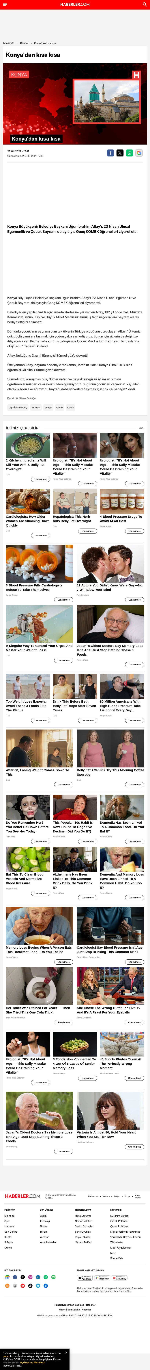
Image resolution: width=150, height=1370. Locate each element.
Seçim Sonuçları (84, 1226)
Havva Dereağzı (28, 398)
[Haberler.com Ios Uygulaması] (85, 1278)
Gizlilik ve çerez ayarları (49, 1315)
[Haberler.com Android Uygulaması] (102, 1278)
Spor (7, 1221)
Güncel (24, 43)
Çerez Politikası (119, 1226)
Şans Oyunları (83, 1231)
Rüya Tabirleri (83, 1236)
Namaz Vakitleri (83, 1221)
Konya (70, 407)
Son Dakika (10, 1231)
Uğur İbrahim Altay (18, 407)
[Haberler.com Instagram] (30, 1277)
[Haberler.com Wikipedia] (15, 1286)
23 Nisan (35, 407)
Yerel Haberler (48, 1242)
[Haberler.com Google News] (7, 1277)
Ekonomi (9, 1215)
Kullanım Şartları (119, 1215)
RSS (112, 1252)
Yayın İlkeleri (137, 1196)
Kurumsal (116, 1209)
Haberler (9, 1209)
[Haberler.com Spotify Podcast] (53, 1277)
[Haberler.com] (22, 1196)
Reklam (106, 1196)
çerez (6, 1356)
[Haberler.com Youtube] (23, 1286)
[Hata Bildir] (68, 1315)
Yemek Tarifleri (83, 1242)
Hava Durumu (83, 1215)
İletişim (117, 1196)
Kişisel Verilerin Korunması (125, 1231)
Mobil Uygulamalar (120, 1247)
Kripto (7, 1236)
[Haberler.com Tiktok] (30, 1286)
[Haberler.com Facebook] (15, 1277)
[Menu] (5, 4)
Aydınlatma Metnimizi (32, 1362)
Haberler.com (83, 1209)
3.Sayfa (8, 1242)
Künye (127, 1196)
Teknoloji (45, 1221)
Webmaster (116, 1242)
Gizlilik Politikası (119, 1221)
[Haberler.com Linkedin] (38, 1277)
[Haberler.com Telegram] (38, 1286)
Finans (43, 1226)
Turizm (44, 1231)
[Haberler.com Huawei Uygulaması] (120, 1278)
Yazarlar (44, 1236)
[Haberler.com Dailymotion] (46, 1286)
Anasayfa (8, 43)
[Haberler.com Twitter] (23, 1277)
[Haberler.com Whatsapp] (46, 1277)
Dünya (8, 1247)
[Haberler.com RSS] (7, 1286)
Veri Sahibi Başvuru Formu (125, 1236)
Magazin (9, 1226)
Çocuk (59, 407)
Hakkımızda (93, 1196)
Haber (62, 1309)
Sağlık (43, 1215)
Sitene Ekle (116, 1258)
